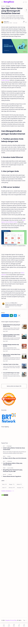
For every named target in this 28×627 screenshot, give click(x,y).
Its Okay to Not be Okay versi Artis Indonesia (14, 458)
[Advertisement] (14, 556)
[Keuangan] (9, 446)
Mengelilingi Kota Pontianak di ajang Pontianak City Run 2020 (12, 470)
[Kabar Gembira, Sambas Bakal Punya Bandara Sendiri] (24, 356)
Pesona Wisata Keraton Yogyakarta (12, 476)
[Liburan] (10, 474)
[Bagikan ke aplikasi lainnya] (19, 315)
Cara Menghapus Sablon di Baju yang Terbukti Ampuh (12, 463)
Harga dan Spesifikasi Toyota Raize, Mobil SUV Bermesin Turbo (11, 335)
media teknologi (5, 80)
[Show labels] (7, 491)
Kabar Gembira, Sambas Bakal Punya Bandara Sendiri (11, 355)
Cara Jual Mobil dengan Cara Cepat (11, 372)
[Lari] (9, 467)
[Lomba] (11, 467)
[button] (24, 2)
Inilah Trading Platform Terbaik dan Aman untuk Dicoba (14, 448)
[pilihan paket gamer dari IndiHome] (14, 237)
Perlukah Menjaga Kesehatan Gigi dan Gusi (11, 345)
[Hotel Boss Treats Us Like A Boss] (24, 366)
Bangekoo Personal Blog (10, 620)
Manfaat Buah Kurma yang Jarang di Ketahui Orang (11, 325)
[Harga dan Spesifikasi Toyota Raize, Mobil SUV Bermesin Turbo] (24, 336)
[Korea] (9, 456)
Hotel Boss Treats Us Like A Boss (10, 364)
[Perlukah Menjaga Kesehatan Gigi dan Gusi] (24, 346)
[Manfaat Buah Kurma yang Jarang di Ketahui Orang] (24, 326)
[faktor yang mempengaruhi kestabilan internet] (15, 46)
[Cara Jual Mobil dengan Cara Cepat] (24, 374)
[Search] (26, 2)
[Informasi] (10, 461)
